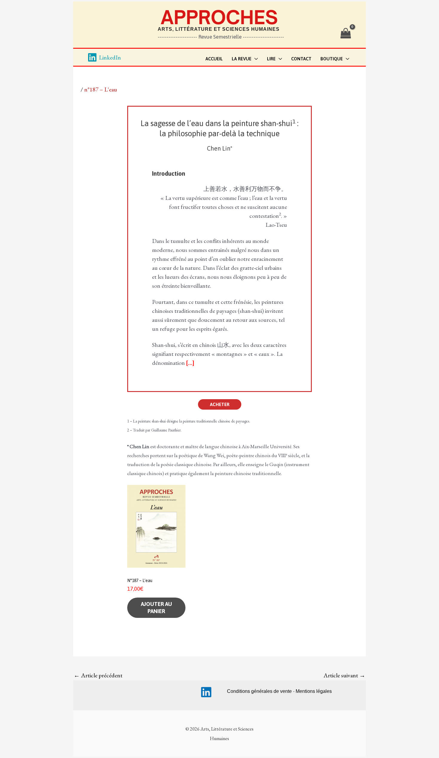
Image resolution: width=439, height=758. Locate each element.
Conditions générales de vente (259, 691)
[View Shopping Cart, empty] (345, 33)
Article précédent (98, 675)
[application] (254, 59)
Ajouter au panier (156, 607)
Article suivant (344, 675)
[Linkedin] (206, 692)
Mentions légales (314, 691)
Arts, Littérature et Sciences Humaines (219, 29)
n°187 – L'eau (100, 89)
